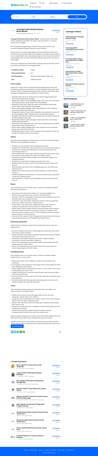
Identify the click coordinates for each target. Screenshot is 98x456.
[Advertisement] (35, 346)
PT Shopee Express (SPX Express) (24, 33)
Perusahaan (55, 3)
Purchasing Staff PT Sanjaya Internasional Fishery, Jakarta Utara (74, 60)
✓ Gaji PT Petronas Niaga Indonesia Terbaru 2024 (77, 125)
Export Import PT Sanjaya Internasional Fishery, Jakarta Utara (74, 73)
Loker (43, 3)
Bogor (42, 399)
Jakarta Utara (28, 415)
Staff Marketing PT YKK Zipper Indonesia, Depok (75, 37)
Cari (77, 17)
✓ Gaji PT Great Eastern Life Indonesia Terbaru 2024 (78, 111)
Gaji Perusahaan (36, 7)
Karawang (31, 376)
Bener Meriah (37, 33)
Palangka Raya (35, 384)
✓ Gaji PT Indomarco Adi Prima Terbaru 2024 (77, 104)
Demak (67, 52)
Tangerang (31, 368)
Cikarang (30, 407)
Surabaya (30, 439)
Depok (67, 41)
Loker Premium (67, 3)
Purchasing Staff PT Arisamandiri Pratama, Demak (74, 48)
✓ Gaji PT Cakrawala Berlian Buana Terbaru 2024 (78, 118)
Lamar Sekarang (17, 326)
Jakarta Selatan (31, 392)
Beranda (34, 3)
